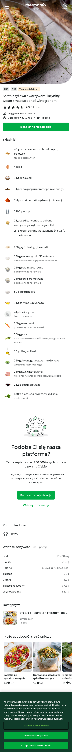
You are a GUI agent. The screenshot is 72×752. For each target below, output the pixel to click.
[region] (36, 722)
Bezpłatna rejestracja (36, 127)
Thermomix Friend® (28, 89)
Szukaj (65, 8)
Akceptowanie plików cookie (36, 745)
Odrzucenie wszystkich (36, 735)
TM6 (6, 89)
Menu (7, 8)
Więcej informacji (36, 505)
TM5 (14, 89)
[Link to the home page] (36, 6)
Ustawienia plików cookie (36, 725)
